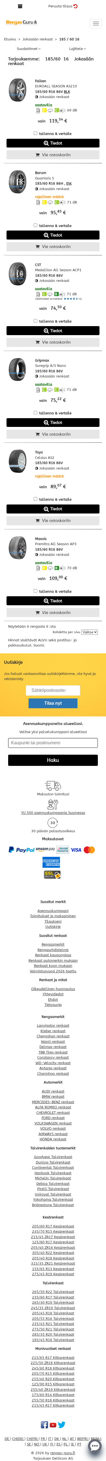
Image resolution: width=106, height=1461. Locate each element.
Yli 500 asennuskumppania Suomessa (53, 813)
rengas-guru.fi (62, 1453)
